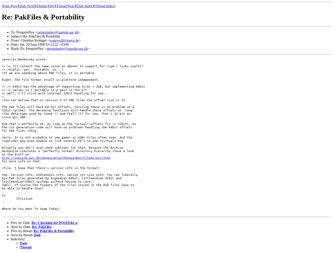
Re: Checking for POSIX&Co (54, 223)
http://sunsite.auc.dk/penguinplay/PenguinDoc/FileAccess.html (56, 158)
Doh (37, 235)
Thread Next (65, 6)
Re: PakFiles (41, 227)
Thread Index (104, 6)
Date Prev (10, 6)
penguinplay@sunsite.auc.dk (58, 32)
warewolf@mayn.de (64, 40)
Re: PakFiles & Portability (54, 231)
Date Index (85, 6)
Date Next (26, 6)
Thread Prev (45, 6)
